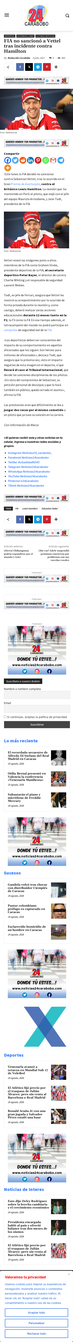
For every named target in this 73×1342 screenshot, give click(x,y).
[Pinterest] (47, 67)
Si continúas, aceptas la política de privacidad (37, 717)
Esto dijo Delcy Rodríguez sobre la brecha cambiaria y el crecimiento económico (28, 1204)
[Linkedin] (30, 160)
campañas (11, 330)
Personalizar (36, 1323)
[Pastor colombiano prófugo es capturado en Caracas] (58, 911)
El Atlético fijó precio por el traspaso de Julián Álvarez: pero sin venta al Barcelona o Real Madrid (27, 1092)
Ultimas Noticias (45, 36)
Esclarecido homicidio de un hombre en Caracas (27, 928)
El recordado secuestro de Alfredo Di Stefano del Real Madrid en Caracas (28, 756)
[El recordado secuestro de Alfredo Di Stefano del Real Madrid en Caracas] (58, 757)
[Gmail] (53, 160)
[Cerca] (69, 1274)
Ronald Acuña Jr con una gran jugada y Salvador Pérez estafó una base (27, 1114)
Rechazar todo (36, 1333)
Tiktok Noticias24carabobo (26, 485)
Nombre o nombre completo (22, 689)
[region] (36, 1306)
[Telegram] (38, 67)
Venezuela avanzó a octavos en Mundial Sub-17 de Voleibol (28, 1070)
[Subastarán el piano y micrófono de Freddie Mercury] (58, 800)
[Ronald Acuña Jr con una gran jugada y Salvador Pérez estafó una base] (58, 1116)
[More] (56, 67)
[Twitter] (15, 160)
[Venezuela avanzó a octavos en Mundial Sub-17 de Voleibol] (58, 1072)
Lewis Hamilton (30, 508)
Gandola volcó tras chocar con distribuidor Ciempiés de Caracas (27, 888)
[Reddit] (22, 160)
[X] (29, 67)
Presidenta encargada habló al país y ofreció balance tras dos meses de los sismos (27, 1227)
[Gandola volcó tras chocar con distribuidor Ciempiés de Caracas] (58, 890)
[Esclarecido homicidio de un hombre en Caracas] (58, 932)
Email (7, 703)
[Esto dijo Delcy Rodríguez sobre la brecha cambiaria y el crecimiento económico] (58, 1206)
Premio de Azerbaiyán (25, 184)
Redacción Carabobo (19, 58)
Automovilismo (25, 36)
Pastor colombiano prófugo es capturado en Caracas (26, 909)
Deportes (10, 36)
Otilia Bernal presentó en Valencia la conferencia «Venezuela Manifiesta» (27, 777)
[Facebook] (20, 67)
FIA (49, 330)
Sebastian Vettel (49, 508)
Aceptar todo (36, 1312)
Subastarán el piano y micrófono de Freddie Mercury (24, 798)
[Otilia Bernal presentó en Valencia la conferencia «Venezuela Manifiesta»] (58, 779)
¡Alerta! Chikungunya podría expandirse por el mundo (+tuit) (18, 554)
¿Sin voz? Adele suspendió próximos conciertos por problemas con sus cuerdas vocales (54, 555)
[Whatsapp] (45, 160)
